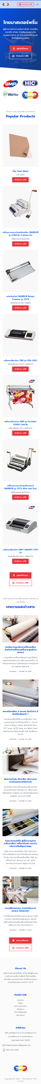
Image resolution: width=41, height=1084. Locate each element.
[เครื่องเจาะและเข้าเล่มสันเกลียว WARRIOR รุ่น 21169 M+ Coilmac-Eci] (21, 207)
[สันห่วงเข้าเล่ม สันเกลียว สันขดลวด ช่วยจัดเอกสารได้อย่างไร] (21, 761)
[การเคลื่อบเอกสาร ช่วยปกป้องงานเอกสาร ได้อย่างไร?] (21, 890)
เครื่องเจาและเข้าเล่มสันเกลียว (20, 239)
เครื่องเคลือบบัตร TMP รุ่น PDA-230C (20, 360)
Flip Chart (20, 175)
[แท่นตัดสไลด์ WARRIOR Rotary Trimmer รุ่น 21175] (21, 271)
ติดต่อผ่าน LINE (27, 4)
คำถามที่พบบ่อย (20, 1012)
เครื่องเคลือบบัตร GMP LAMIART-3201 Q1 (20, 551)
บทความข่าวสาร (20, 1006)
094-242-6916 (12, 1050)
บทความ (13, 671)
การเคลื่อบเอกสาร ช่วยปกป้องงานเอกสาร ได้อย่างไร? (20, 909)
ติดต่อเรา (20, 1009)
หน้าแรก (20, 1000)
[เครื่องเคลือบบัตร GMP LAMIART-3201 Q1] (21, 524)
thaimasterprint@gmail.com (18, 1045)
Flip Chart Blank (20, 171)
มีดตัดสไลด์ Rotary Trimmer (20, 303)
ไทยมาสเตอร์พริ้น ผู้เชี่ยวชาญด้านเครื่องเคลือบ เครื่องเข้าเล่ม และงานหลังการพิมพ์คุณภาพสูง (20, 843)
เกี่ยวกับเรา (20, 1015)
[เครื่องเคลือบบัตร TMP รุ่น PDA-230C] (21, 335)
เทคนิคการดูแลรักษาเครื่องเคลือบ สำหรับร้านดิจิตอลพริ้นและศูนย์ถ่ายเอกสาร (20, 649)
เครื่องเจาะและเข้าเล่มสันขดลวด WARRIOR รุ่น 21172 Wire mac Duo (20, 487)
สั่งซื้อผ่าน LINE (20, 179)
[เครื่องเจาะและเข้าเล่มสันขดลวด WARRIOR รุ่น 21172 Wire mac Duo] (21, 460)
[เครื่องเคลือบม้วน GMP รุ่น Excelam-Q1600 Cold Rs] (21, 396)
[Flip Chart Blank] (21, 146)
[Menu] (37, 4)
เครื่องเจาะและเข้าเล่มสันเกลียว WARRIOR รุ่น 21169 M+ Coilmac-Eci (20, 234)
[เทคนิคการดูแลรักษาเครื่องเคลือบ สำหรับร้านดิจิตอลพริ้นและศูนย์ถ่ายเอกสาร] (21, 628)
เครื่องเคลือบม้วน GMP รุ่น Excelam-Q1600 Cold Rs (20, 423)
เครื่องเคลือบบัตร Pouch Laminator (20, 364)
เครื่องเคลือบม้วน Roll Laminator (20, 428)
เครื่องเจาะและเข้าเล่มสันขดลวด (20, 492)
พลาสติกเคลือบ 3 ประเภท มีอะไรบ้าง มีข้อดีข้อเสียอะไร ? (20, 713)
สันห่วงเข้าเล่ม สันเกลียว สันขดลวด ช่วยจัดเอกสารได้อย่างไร (20, 780)
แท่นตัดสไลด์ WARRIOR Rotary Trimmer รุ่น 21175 (20, 298)
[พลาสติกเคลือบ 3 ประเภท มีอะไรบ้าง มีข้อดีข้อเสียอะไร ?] (21, 693)
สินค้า (20, 1003)
